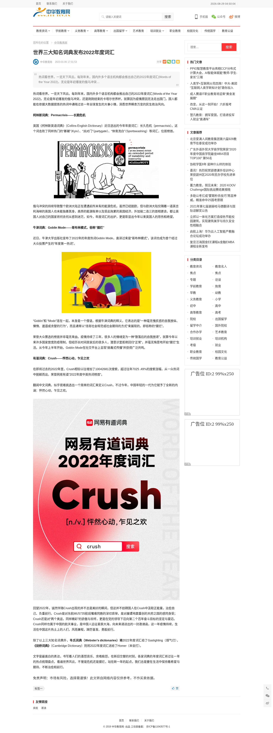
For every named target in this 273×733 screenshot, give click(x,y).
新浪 (43, 708)
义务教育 (80, 30)
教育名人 (221, 266)
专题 (193, 279)
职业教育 (175, 30)
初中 (193, 305)
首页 (38, 3)
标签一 (39, 688)
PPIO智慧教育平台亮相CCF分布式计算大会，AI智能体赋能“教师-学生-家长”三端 (213, 73)
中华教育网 (60, 42)
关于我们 (68, 3)
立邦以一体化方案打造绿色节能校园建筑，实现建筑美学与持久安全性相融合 (212, 221)
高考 (218, 312)
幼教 (218, 292)
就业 (218, 345)
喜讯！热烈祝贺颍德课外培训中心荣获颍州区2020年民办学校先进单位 (212, 175)
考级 (193, 345)
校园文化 (192, 30)
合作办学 (196, 332)
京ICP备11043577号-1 (158, 726)
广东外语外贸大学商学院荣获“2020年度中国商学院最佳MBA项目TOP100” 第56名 (213, 154)
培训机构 (221, 338)
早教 (193, 292)
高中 (218, 305)
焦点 (193, 273)
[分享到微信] (169, 61)
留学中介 (196, 325)
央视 (35, 708)
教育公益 (227, 30)
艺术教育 (138, 30)
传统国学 (210, 30)
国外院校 (221, 325)
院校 (193, 319)
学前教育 (61, 30)
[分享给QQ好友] (173, 61)
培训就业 (155, 30)
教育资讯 (41, 30)
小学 (218, 299)
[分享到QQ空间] (178, 61)
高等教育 (99, 30)
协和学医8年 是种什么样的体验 (210, 164)
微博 (237, 16)
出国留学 (119, 30)
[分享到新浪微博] (164, 61)
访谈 (218, 279)
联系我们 (52, 3)
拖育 (218, 286)
